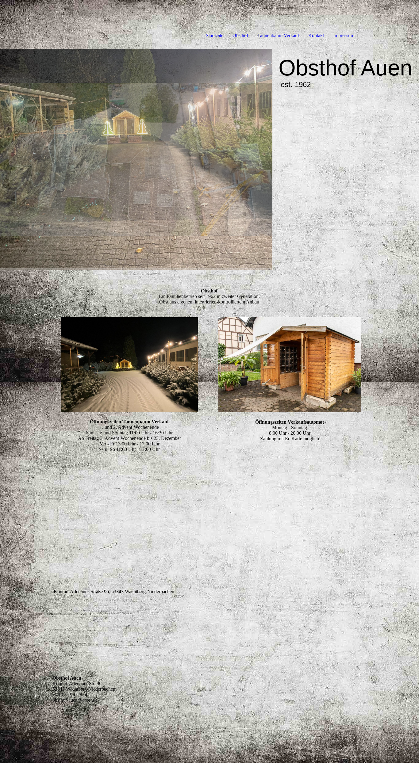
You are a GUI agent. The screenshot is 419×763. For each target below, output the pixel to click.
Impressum (343, 35)
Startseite (214, 35)
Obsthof (240, 35)
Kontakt (316, 35)
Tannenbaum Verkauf (278, 35)
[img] (136, 159)
